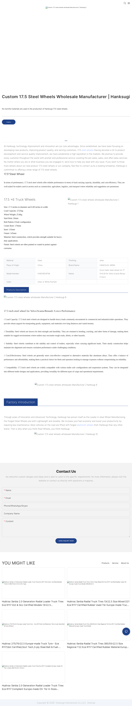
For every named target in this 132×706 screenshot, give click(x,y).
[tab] (66, 140)
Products (105, 563)
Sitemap (91, 702)
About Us (125, 563)
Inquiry (9, 122)
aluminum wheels (85, 425)
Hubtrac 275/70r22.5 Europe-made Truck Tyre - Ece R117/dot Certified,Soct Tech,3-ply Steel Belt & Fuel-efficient (30, 645)
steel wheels (87, 150)
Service (115, 563)
